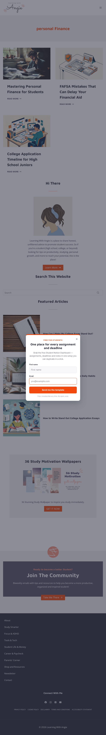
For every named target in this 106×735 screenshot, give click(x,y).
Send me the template (53, 390)
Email (31, 376)
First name (33, 364)
